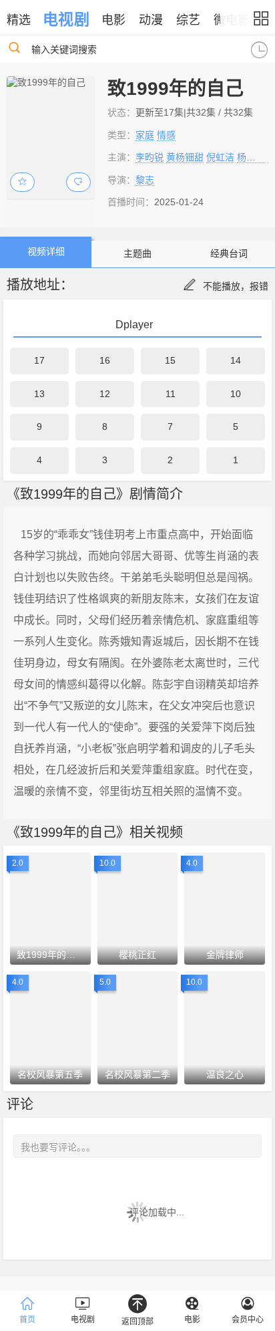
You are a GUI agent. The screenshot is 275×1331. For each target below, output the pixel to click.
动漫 (151, 20)
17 (39, 360)
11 (171, 393)
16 (104, 360)
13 (39, 393)
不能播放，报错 (235, 286)
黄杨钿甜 (185, 157)
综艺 (188, 20)
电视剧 (66, 19)
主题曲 (137, 253)
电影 (113, 20)
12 (104, 393)
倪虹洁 (220, 157)
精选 (19, 20)
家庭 (144, 135)
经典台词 (229, 253)
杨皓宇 (251, 157)
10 (235, 393)
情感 (166, 135)
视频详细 (46, 251)
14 (235, 360)
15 (170, 360)
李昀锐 (149, 157)
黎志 (144, 179)
